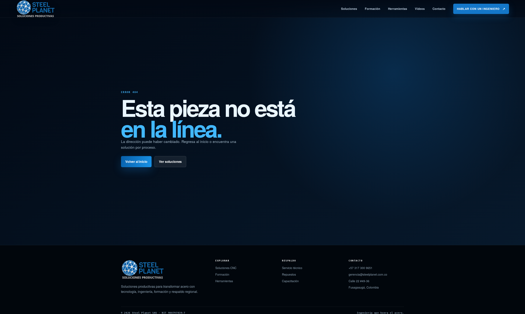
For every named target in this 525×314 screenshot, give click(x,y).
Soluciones (349, 9)
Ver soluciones (170, 161)
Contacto (439, 9)
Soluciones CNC (225, 268)
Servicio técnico (292, 268)
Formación (372, 9)
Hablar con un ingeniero (481, 8)
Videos (420, 9)
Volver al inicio (136, 161)
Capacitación (290, 281)
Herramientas (397, 9)
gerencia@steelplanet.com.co (368, 274)
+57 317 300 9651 (360, 268)
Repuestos (289, 274)
